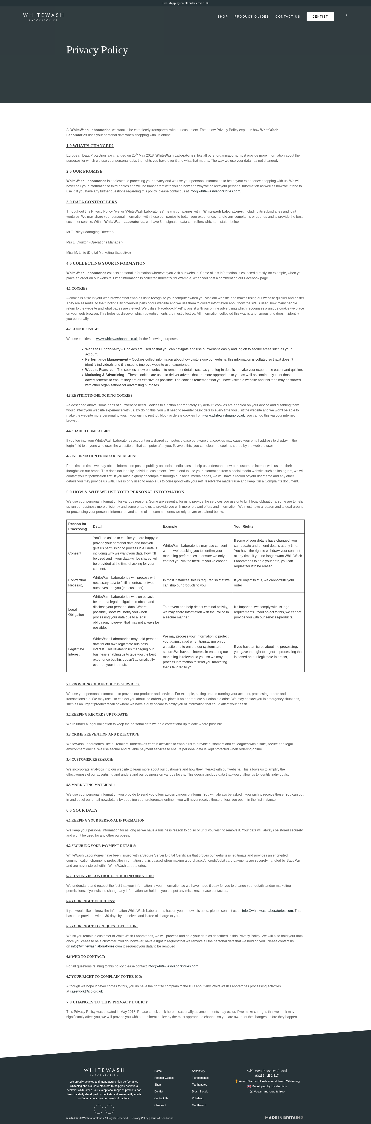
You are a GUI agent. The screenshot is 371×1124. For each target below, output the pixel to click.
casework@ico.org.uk (86, 991)
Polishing (197, 1098)
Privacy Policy (140, 1118)
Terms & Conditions (162, 1118)
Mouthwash (199, 1105)
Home (158, 1071)
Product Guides (251, 16)
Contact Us (287, 16)
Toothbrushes (200, 1077)
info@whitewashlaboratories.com (215, 191)
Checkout (160, 1105)
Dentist (320, 16)
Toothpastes (199, 1084)
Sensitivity (198, 1071)
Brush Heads (200, 1091)
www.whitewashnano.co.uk (117, 339)
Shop (222, 16)
